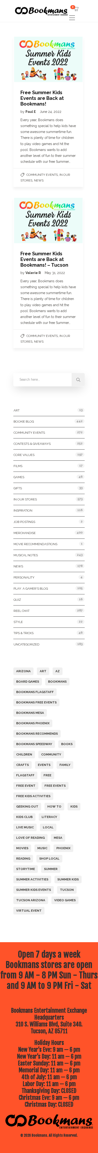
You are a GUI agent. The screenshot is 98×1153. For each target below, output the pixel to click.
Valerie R (33, 273)
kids (74, 806)
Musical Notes (26, 555)
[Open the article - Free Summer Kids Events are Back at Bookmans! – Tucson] (30, 220)
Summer (51, 869)
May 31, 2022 (55, 273)
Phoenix (63, 848)
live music (25, 827)
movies (22, 848)
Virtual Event (29, 910)
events (44, 765)
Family (64, 765)
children (24, 754)
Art (17, 410)
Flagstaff (25, 775)
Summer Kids (68, 879)
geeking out (27, 806)
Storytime (25, 869)
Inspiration (23, 510)
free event (25, 785)
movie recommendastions (35, 544)
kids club (24, 817)
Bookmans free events (36, 702)
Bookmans (57, 681)
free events (55, 785)
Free (47, 775)
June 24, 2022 (50, 112)
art (43, 671)
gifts (18, 488)
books (67, 744)
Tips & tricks (24, 633)
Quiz (17, 599)
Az (57, 671)
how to (54, 806)
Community (51, 754)
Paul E (31, 112)
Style (18, 622)
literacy (49, 817)
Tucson (67, 890)
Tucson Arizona (30, 900)
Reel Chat (21, 611)
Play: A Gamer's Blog (31, 588)
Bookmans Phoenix (32, 723)
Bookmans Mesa (30, 713)
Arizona (23, 671)
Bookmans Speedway (34, 744)
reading (23, 858)
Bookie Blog (24, 421)
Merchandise (25, 533)
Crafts (22, 765)
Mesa (58, 837)
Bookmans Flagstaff (35, 692)
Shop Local (49, 858)
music (42, 848)
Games (19, 477)
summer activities (32, 879)
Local (48, 827)
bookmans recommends (37, 733)
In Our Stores (25, 499)
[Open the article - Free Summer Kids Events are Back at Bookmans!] (30, 59)
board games (27, 681)
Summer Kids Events (33, 890)
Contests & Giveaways (32, 444)
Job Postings (24, 522)
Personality (24, 577)
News (39, 180)
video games (65, 900)
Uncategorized (26, 644)
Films (18, 466)
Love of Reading (30, 837)
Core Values (24, 455)
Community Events (42, 175)
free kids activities (33, 796)
